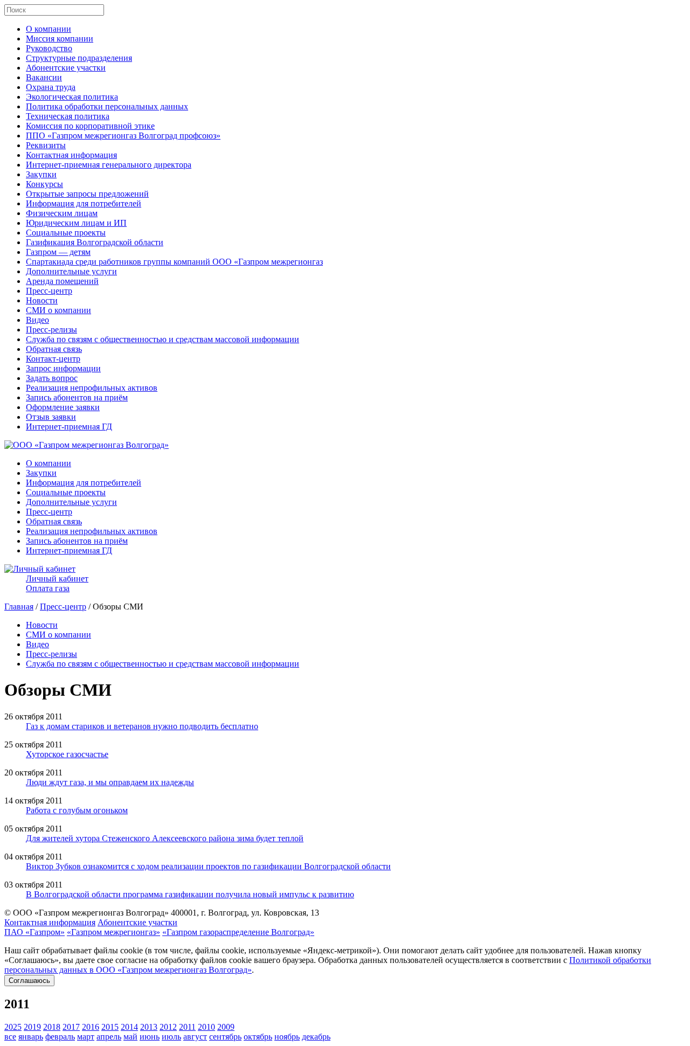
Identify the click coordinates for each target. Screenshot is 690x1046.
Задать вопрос (52, 378)
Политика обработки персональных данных (107, 106)
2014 (129, 1026)
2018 (51, 1026)
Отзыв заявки (51, 416)
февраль (60, 1036)
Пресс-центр (49, 290)
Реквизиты (46, 145)
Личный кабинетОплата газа (57, 583)
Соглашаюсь (29, 980)
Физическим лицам (62, 213)
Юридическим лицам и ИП (76, 222)
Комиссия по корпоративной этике (90, 125)
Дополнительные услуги (71, 271)
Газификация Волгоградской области (94, 242)
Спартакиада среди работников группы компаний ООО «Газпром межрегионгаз (174, 261)
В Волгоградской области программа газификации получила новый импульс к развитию (190, 894)
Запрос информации (63, 368)
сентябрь (225, 1036)
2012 (168, 1026)
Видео (37, 319)
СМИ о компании (58, 310)
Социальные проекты (66, 232)
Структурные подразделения (79, 58)
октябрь (258, 1036)
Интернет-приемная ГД (69, 426)
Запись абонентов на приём (77, 397)
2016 (90, 1026)
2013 (148, 1026)
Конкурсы (44, 184)
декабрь (316, 1036)
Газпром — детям (58, 252)
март (85, 1036)
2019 (32, 1026)
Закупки (41, 174)
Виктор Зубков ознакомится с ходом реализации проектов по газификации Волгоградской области (208, 866)
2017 (71, 1026)
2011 (187, 1026)
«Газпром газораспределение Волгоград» (238, 932)
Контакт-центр (53, 358)
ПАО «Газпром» (34, 932)
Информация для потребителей (83, 203)
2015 (110, 1026)
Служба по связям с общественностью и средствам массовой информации (162, 339)
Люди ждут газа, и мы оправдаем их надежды (110, 782)
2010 (206, 1026)
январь (30, 1036)
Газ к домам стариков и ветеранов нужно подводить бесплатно (142, 726)
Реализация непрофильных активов (91, 387)
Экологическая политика (72, 96)
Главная (18, 606)
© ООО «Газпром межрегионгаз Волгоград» (86, 912)
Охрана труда (50, 87)
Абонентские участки (66, 67)
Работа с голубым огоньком (77, 810)
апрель (108, 1036)
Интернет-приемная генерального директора (108, 164)
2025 (13, 1026)
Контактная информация (71, 155)
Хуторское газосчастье (67, 754)
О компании (48, 28)
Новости (42, 300)
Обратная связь (54, 349)
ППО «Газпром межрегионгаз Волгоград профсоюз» (123, 135)
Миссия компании (59, 38)
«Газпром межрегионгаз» (113, 932)
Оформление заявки (63, 407)
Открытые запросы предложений (87, 193)
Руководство (49, 48)
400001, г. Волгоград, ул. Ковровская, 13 (245, 912)
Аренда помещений (62, 281)
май (130, 1036)
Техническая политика (67, 116)
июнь (150, 1036)
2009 (225, 1026)
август (195, 1036)
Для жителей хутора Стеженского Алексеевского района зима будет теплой (164, 838)
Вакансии (44, 77)
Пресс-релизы (51, 329)
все (10, 1036)
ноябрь (287, 1036)
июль (171, 1036)
